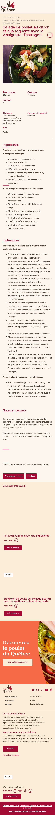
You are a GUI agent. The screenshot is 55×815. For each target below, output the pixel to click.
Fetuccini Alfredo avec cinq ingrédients (26, 536)
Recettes (16, 18)
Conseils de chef (35, 696)
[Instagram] (37, 690)
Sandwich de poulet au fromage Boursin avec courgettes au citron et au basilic (27, 600)
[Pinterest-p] (42, 690)
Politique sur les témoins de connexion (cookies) (27, 811)
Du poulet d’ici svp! (36, 704)
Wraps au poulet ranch (13, 787)
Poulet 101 (8, 704)
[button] (49, 35)
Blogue (32, 700)
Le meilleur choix (11, 696)
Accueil (6, 18)
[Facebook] (33, 690)
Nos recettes (9, 700)
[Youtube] (46, 690)
